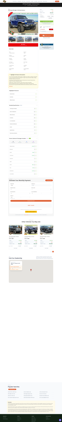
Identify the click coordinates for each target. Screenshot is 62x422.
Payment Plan (12, 183)
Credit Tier (12, 195)
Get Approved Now (49, 180)
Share (49, 16)
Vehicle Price (33, 183)
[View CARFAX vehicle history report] (46, 39)
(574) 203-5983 (43, 29)
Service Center (19, 417)
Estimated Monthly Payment (31, 200)
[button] (12, 39)
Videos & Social (45, 1)
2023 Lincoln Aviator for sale (43, 391)
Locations (32, 1)
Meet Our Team (40, 1)
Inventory (17, 269)
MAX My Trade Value (47, 44)
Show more (11, 86)
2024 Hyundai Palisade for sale (28, 395)
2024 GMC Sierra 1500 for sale (12, 391)
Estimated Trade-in (12, 187)
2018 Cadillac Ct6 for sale (11, 393)
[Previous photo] (9, 24)
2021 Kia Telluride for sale (27, 391)
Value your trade (33, 421)
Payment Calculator (26, 214)
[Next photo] (37, 24)
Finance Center (33, 417)
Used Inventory (15, 1)
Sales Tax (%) (33, 187)
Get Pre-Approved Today (46, 21)
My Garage (57, 1)
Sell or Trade (23, 1)
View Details (15, 248)
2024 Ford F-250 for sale (11, 395)
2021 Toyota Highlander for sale (44, 397)
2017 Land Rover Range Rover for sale (13, 397)
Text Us (52, 29)
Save (52, 16)
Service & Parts (28, 1)
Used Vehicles (4, 417)
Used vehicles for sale (12, 389)
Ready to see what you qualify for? (31, 211)
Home (25, 5)
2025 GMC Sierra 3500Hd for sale (44, 395)
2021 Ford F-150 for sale (43, 393)
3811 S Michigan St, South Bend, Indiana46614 (16, 268)
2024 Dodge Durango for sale (28, 393)
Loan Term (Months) (34, 191)
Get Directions (13, 269)
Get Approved (19, 1)
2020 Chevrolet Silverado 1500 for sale (29, 397)
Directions (47, 417)
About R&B (35, 1)
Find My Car (18, 420)
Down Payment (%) (12, 191)
